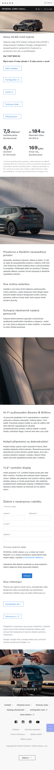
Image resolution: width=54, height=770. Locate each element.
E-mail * (6, 524)
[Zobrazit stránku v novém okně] (16, 722)
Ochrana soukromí (32, 729)
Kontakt (7, 705)
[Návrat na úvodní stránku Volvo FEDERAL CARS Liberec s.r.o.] (7, 3)
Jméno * (6, 513)
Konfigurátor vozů (37, 710)
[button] (38, 9)
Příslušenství (26, 672)
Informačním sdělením (33, 557)
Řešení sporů (26, 739)
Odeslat (27, 575)
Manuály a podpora (25, 688)
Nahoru (50, 729)
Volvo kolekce (26, 714)
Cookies (15, 729)
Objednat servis (23, 705)
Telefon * (7, 534)
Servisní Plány (26, 657)
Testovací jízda (42, 705)
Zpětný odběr (36, 734)
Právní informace (18, 734)
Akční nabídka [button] (12, 68)
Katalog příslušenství (15, 710)
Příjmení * (33, 513)
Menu (49, 3)
